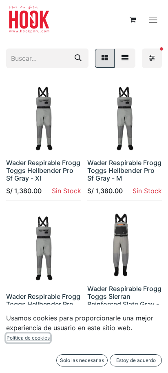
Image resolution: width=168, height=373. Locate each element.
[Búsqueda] (78, 58)
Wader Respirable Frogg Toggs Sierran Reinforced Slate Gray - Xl (124, 300)
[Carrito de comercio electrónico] (133, 19)
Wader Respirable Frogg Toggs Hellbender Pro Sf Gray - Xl (43, 170)
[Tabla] (105, 58)
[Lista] (125, 58)
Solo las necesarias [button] (82, 360)
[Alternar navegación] (153, 20)
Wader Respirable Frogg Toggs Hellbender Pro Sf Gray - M (124, 170)
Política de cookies (28, 338)
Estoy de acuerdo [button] (136, 360)
